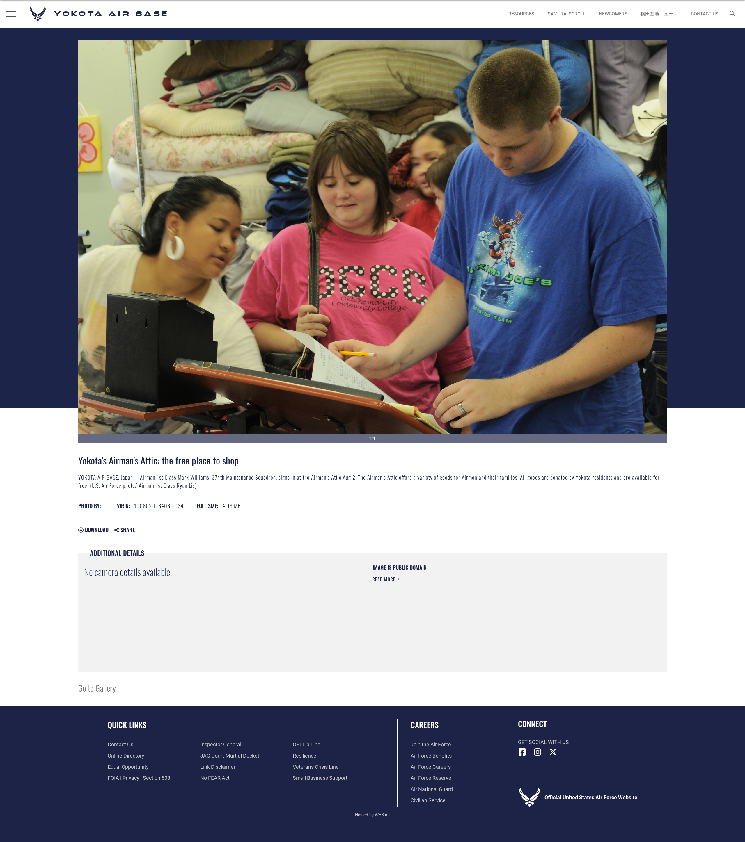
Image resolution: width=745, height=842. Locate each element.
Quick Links (127, 725)
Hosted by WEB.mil (372, 814)
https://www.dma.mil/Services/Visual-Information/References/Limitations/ (440, 608)
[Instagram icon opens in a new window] (537, 752)
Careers (425, 725)
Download (96, 529)
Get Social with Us (543, 742)
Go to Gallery (97, 687)
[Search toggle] (733, 14)
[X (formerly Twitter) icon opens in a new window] (553, 752)
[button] (9, 14)
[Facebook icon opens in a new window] (522, 752)
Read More (384, 579)
